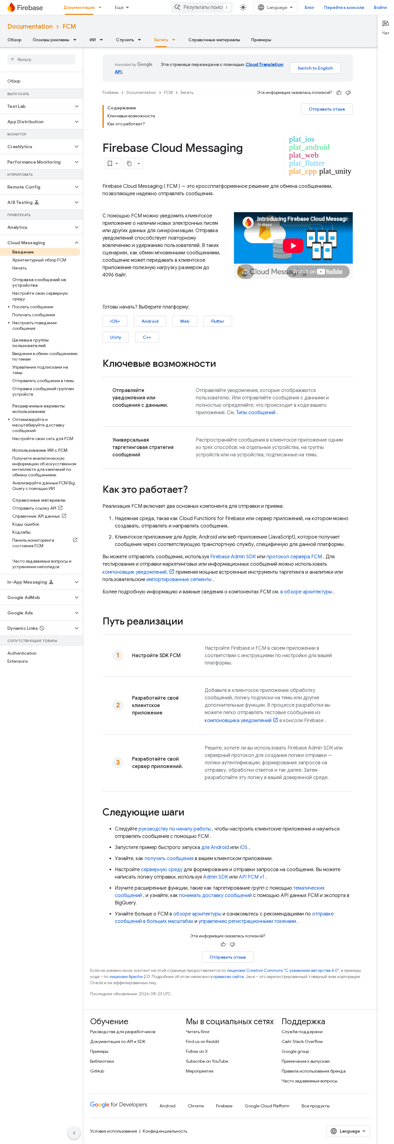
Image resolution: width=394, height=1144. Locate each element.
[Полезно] (339, 92)
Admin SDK (215, 877)
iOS (243, 847)
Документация (78, 7)
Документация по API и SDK (117, 1041)
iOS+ (115, 321)
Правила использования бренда (314, 1071)
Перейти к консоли (344, 7)
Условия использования (113, 1131)
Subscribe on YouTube (207, 1061)
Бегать (161, 39)
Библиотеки (102, 1061)
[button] (36, 106)
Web (185, 321)
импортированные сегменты (179, 579)
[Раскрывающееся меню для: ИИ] (103, 39)
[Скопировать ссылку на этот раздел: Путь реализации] (189, 622)
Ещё (119, 7)
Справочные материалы (214, 39)
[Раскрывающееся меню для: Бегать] (175, 39)
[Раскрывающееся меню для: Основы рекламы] (76, 39)
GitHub (97, 1071)
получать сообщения (169, 858)
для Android (215, 847)
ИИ (93, 39)
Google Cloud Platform (267, 1106)
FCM (69, 26)
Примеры (261, 39)
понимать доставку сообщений (215, 895)
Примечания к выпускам (306, 1061)
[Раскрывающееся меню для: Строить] (141, 39)
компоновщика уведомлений (238, 721)
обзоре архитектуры (197, 914)
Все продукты (316, 1106)
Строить (125, 39)
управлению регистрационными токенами (247, 921)
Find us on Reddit (202, 1041)
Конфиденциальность (165, 1131)
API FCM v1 (251, 877)
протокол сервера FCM (294, 557)
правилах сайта (228, 976)
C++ (147, 337)
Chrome (196, 1106)
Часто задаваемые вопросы (309, 1081)
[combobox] (202, 7)
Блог (309, 7)
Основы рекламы (51, 39)
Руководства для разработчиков (122, 1031)
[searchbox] (41, 59)
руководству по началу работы (175, 829)
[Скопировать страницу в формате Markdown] (129, 163)
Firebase (111, 92)
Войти (380, 7)
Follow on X (197, 1051)
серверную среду (162, 870)
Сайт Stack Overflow (302, 1041)
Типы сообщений (255, 413)
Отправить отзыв (327, 109)
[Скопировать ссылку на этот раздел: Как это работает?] (194, 490)
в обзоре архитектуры (306, 592)
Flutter (217, 321)
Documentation (30, 26)
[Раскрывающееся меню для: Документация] (101, 7)
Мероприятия (199, 1071)
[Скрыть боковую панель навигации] (74, 1133)
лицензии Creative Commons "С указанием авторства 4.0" (283, 970)
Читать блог (198, 1031)
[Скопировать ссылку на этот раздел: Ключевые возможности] (222, 364)
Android (150, 321)
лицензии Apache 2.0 (129, 976)
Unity (115, 337)
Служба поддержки (302, 1031)
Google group (295, 1051)
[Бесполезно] (348, 92)
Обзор (14, 39)
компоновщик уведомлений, (135, 572)
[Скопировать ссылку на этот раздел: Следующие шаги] (190, 813)
